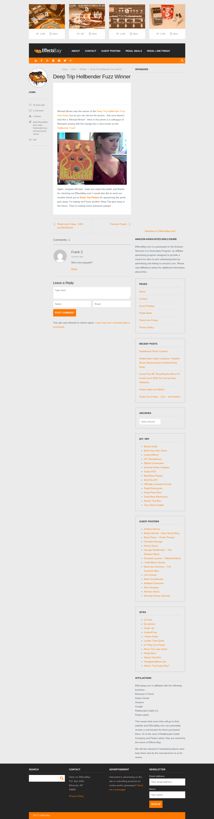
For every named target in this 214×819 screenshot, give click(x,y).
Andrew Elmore (152, 529)
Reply (74, 269)
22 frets (148, 619)
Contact (90, 51)
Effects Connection (154, 463)
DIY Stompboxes (153, 459)
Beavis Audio (150, 446)
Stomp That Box (152, 501)
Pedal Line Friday (158, 51)
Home (65, 69)
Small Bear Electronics (156, 496)
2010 (73, 69)
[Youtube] (71, 60)
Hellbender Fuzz (66, 128)
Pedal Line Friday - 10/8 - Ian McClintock (70, 226)
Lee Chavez (150, 575)
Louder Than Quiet (154, 640)
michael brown (39, 131)
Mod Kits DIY (151, 480)
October (83, 69)
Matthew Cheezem (154, 583)
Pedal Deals (134, 51)
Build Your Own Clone (155, 450)
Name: (152, 789)
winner (36, 134)
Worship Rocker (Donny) (157, 595)
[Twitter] (65, 60)
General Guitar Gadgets (156, 467)
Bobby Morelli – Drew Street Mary (162, 533)
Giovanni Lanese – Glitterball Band (162, 558)
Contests (37, 116)
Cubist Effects (151, 454)
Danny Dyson (151, 545)
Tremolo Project (118, 224)
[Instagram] (53, 60)
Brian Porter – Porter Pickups (159, 537)
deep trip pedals (40, 122)
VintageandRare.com (155, 661)
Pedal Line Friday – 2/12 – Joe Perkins (159, 396)
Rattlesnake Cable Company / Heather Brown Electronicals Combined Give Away (159, 362)
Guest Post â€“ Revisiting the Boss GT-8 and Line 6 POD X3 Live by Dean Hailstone (160, 378)
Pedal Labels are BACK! (152, 389)
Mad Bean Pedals (153, 475)
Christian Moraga (153, 541)
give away (37, 125)
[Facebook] (41, 60)
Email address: (157, 776)
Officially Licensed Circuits (158, 484)
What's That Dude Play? (157, 665)
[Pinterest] (59, 60)
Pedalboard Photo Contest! (153, 351)
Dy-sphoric (149, 624)
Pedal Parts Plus (152, 492)
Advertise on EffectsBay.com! (160, 231)
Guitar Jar (149, 628)
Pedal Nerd (150, 653)
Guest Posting (111, 51)
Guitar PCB (150, 471)
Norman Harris (151, 591)
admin (32, 92)
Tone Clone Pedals (154, 505)
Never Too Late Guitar (155, 649)
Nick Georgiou (151, 587)
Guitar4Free (150, 632)
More (55, 34)
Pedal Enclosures (153, 488)
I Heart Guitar (151, 636)
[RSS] (36, 60)
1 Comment (38, 111)
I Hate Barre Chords (154, 562)
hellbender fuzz (40, 128)
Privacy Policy (146, 327)
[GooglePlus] (47, 60)
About (76, 51)
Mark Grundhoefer (154, 579)
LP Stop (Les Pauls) (154, 645)
